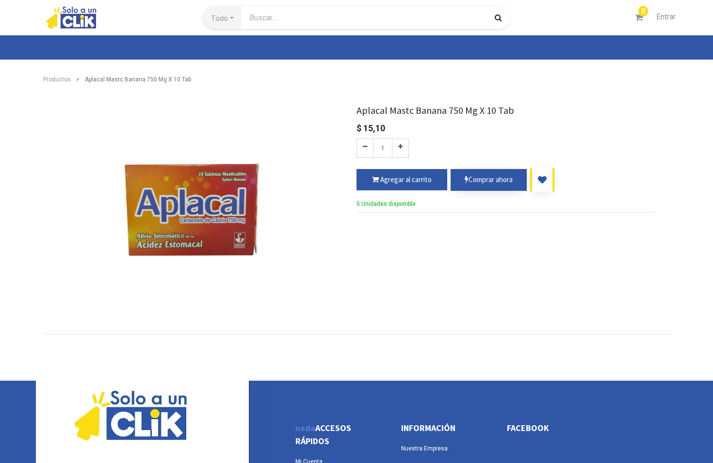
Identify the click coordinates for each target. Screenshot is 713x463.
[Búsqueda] (498, 17)
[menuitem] (65, 47)
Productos (57, 79)
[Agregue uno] (400, 148)
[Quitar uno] (364, 148)
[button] (222, 18)
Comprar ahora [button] (491, 179)
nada (305, 427)
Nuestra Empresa (424, 448)
